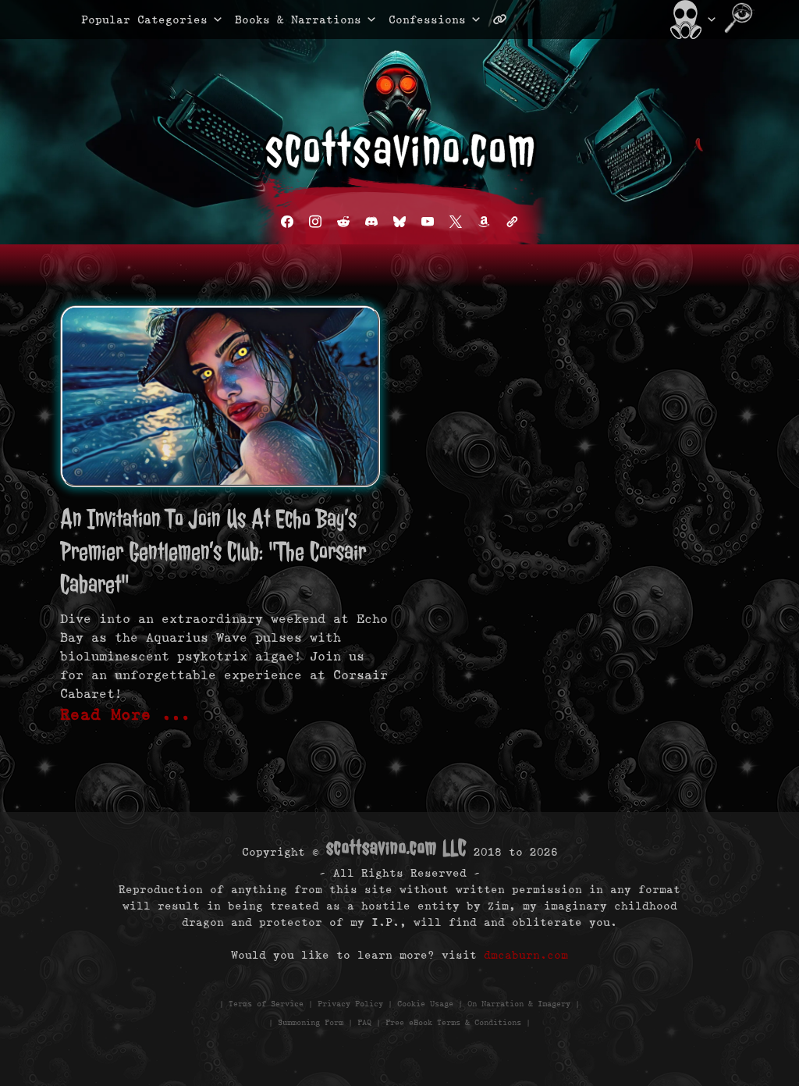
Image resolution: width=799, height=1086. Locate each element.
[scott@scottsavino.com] (562, 19)
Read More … (125, 714)
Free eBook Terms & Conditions (453, 1022)
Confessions (427, 19)
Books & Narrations (298, 19)
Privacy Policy (350, 1003)
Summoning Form (310, 1022)
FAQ (364, 1022)
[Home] (691, 19)
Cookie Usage (425, 1003)
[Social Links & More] (506, 19)
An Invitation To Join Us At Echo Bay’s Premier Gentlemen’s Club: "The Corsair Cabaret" (213, 551)
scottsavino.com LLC (396, 847)
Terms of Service (266, 1003)
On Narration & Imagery (518, 1003)
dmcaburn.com (526, 955)
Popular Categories (128, 19)
